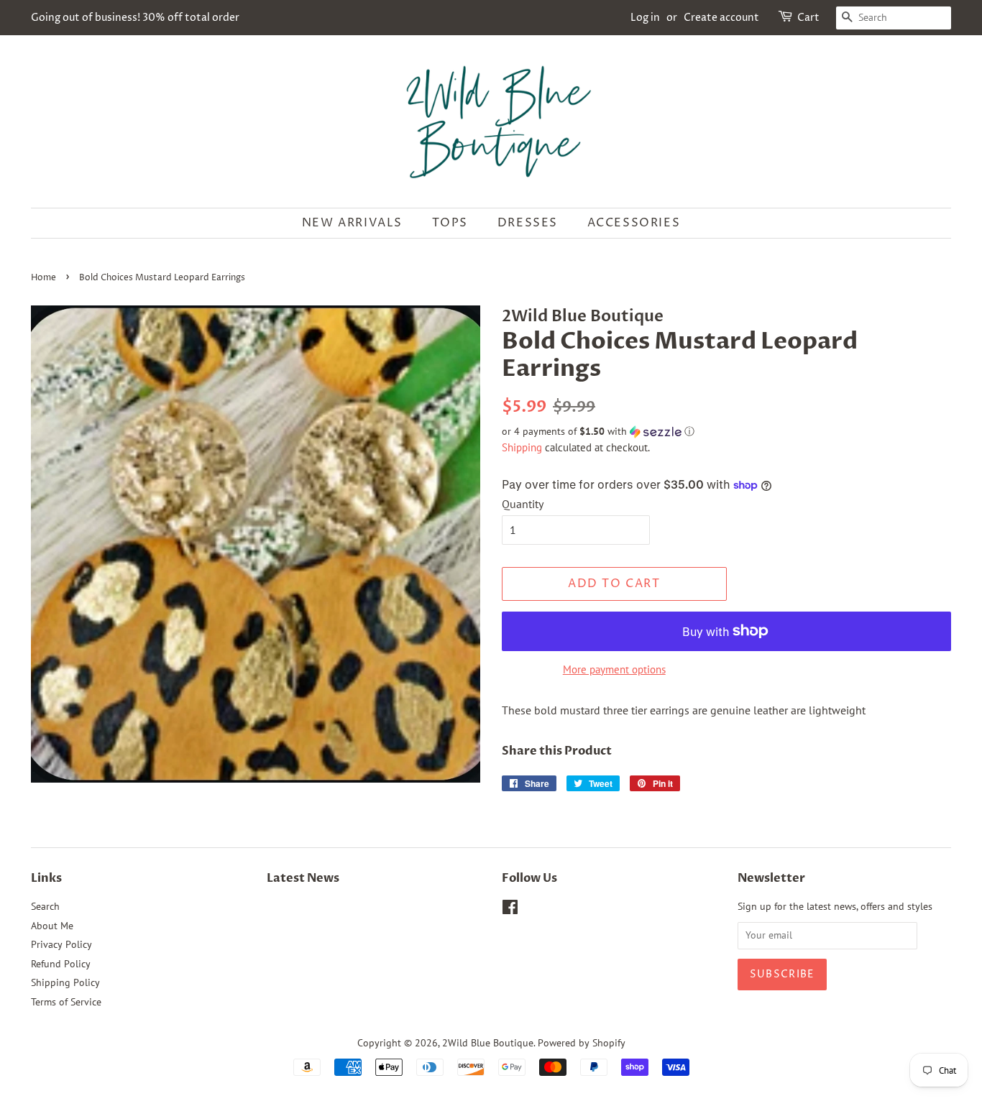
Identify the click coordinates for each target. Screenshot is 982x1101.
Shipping (522, 447)
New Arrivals (352, 223)
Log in (645, 17)
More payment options (614, 669)
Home (43, 278)
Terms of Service (66, 1001)
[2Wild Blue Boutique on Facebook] (510, 909)
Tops (450, 223)
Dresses (527, 223)
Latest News (303, 878)
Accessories (634, 223)
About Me (52, 925)
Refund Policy (61, 963)
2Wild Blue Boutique (487, 1042)
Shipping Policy (65, 982)
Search (45, 906)
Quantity (522, 504)
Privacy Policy (61, 944)
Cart (808, 17)
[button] (726, 431)
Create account (721, 17)
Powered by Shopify (581, 1042)
